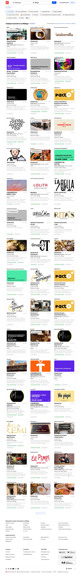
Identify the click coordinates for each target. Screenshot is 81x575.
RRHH (8, 27)
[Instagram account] (8, 568)
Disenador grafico (45, 525)
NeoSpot (9, 329)
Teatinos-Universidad (11, 537)
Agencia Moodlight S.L (59, 329)
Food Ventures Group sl (35, 238)
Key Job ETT (32, 389)
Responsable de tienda (63, 525)
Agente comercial (10, 523)
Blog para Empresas (10, 556)
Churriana (43, 539)
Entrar (72, 2)
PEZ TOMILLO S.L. (58, 118)
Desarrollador (9, 527)
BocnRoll (32, 148)
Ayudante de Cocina (69, 14)
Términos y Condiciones (47, 571)
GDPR (54, 571)
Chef (7, 525)
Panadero (43, 523)
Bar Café (32, 329)
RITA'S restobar (57, 208)
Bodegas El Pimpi (34, 452)
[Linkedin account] (18, 568)
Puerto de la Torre (62, 537)
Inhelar (55, 178)
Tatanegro (9, 359)
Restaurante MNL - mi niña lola (36, 27)
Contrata (8, 551)
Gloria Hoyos (33, 421)
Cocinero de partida (63, 523)
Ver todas (25, 531)
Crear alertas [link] (32, 23)
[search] (54, 2)
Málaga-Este (8, 541)
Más (27, 17)
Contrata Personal (64, 2)
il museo (32, 118)
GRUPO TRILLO (33, 57)
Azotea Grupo (10, 178)
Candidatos (8, 559)
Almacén (36, 14)
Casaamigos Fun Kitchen (59, 389)
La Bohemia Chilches (58, 57)
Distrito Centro (9, 539)
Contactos (43, 556)
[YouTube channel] (13, 568)
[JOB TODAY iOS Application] (62, 552)
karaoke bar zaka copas (12, 208)
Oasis (55, 359)
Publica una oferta (10, 554)
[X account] (15, 568)
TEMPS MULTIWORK (34, 359)
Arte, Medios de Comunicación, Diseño (51, 14)
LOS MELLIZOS (33, 87)
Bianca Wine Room (11, 118)
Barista (22, 17)
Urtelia (31, 482)
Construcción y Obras (13, 14)
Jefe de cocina (26, 527)
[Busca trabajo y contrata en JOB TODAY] (7, 2)
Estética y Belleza (58, 11)
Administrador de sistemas (64, 529)
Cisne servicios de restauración (61, 27)
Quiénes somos (44, 554)
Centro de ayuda (45, 559)
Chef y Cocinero (34, 11)
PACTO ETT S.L (57, 87)
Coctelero (25, 525)
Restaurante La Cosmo (11, 482)
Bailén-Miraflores (45, 537)
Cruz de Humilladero (63, 539)
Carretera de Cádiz (27, 539)
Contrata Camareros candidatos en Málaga (65, 23)
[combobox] (23, 2)
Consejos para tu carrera (29, 551)
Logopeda (43, 527)
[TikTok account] (6, 568)
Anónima (56, 238)
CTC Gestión (9, 452)
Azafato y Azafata (12, 17)
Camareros (11, 11)
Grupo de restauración (59, 421)
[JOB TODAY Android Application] (71, 552)
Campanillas (26, 537)
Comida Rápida (26, 14)
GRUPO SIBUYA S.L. (58, 452)
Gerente (7, 531)
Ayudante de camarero (46, 529)
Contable (60, 527)
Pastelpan (32, 299)
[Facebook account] (10, 568)
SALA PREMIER (10, 238)
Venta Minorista (46, 11)
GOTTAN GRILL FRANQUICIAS (60, 148)
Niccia (55, 482)
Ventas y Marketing (22, 11)
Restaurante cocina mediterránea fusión (15, 269)
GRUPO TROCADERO (11, 57)
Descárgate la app (45, 551)
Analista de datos (27, 529)
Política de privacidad (35, 571)
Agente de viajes (10, 529)
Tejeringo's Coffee (34, 269)
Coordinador (26, 523)
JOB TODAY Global (27, 554)
